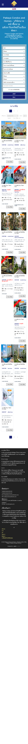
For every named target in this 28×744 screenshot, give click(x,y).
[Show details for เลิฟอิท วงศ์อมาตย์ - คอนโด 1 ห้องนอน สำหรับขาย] (7, 221)
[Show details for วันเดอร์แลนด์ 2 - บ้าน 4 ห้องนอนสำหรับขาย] (20, 130)
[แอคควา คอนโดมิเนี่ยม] (14, 67)
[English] (13, 9)
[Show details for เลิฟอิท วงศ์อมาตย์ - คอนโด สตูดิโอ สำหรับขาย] (20, 221)
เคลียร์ (14, 93)
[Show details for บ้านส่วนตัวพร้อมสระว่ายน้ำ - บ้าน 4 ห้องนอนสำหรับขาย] (7, 397)
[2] (20, 175)
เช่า (2, 532)
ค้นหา (14, 97)
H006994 (17, 145)
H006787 (4, 412)
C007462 (4, 145)
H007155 (4, 189)
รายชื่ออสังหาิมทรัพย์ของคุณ (7, 538)
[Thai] (15, 9)
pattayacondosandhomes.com (10, 496)
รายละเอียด (9, 161)
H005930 (17, 323)
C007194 (17, 280)
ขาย (2, 530)
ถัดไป (17, 111)
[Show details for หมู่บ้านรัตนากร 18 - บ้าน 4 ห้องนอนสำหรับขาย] (20, 309)
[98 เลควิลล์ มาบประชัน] (14, 71)
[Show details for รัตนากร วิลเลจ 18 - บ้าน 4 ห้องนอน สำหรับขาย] (7, 175)
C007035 (4, 279)
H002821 (17, 189)
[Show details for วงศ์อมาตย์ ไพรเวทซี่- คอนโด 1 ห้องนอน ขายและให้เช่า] (7, 130)
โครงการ (3, 534)
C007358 (4, 236)
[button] (14, 65)
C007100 (4, 368)
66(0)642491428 (8, 491)
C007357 (17, 236)
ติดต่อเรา (3, 536)
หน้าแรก (3, 528)
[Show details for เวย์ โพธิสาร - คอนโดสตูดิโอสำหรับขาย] (20, 353)
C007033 (17, 368)
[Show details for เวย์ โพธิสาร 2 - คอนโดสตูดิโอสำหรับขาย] (20, 265)
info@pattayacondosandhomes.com (11, 494)
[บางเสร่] (14, 74)
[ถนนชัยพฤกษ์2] (14, 78)
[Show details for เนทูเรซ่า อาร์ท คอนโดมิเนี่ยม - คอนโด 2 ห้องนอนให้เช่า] (7, 265)
